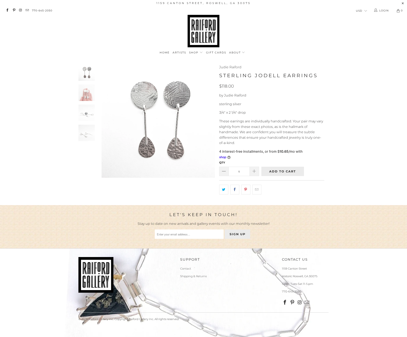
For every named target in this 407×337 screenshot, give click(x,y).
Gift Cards (216, 52)
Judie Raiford (230, 67)
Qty (222, 162)
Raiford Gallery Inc (101, 319)
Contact (185, 268)
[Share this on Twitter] (223, 189)
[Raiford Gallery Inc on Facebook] (7, 10)
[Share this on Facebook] (234, 189)
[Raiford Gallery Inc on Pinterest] (13, 10)
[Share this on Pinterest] (245, 189)
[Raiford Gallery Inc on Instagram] (20, 10)
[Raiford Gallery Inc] (203, 31)
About (235, 52)
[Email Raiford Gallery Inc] (27, 10)
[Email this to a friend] (256, 189)
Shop (194, 52)
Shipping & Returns (193, 276)
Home (165, 52)
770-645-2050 (42, 10)
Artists (179, 52)
